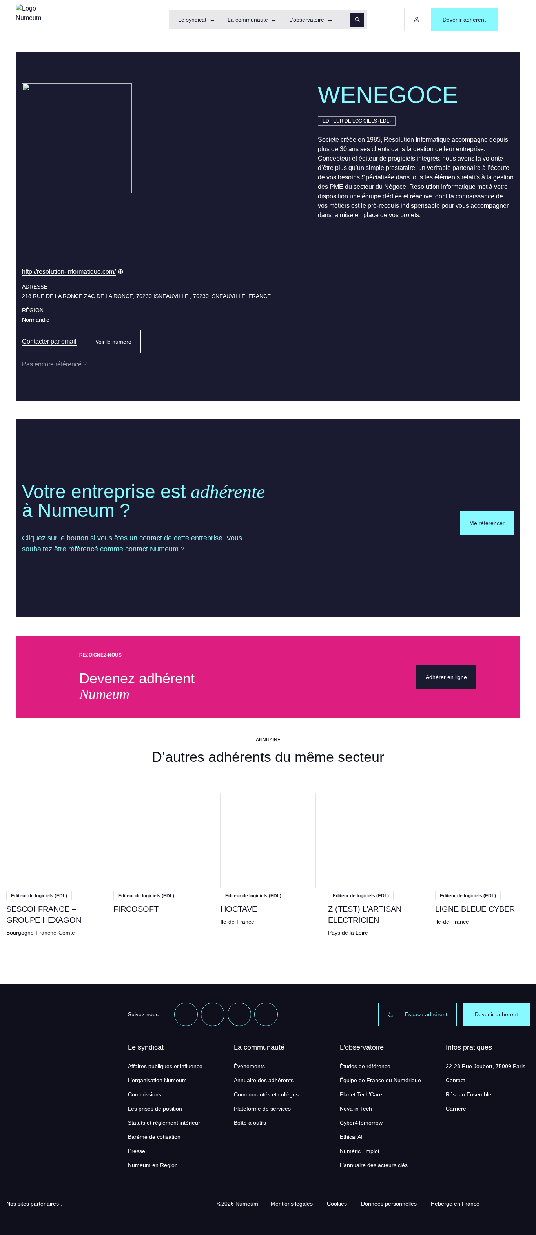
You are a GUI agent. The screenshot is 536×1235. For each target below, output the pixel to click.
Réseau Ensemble (468, 1094)
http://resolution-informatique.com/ (69, 271)
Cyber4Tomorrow (361, 1123)
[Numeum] (31, 19)
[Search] (357, 20)
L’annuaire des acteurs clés (374, 1165)
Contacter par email (49, 341)
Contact (455, 1080)
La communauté (248, 19)
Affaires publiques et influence (165, 1066)
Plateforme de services (262, 1108)
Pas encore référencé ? (54, 364)
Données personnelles (389, 1203)
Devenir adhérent (464, 19)
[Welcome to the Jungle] (266, 1014)
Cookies (337, 1203)
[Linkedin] (186, 1014)
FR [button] (509, 19)
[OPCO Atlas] (93, 1203)
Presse (136, 1151)
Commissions (144, 1094)
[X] (212, 1014)
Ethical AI (351, 1137)
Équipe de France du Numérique (380, 1080)
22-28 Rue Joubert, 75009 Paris (485, 1066)
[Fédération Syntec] (143, 1203)
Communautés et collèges (266, 1094)
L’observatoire (306, 19)
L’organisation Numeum (157, 1080)
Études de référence (365, 1066)
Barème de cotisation (154, 1137)
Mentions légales (292, 1203)
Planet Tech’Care (361, 1094)
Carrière (456, 1108)
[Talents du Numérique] (194, 1203)
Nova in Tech (356, 1108)
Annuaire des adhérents (264, 1080)
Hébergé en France (455, 1203)
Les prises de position (155, 1108)
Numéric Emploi (359, 1151)
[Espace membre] (416, 19)
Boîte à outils (250, 1123)
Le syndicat (192, 19)
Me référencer (487, 523)
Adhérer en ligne (446, 677)
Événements (249, 1066)
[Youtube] (239, 1014)
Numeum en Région (153, 1165)
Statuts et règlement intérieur (164, 1123)
